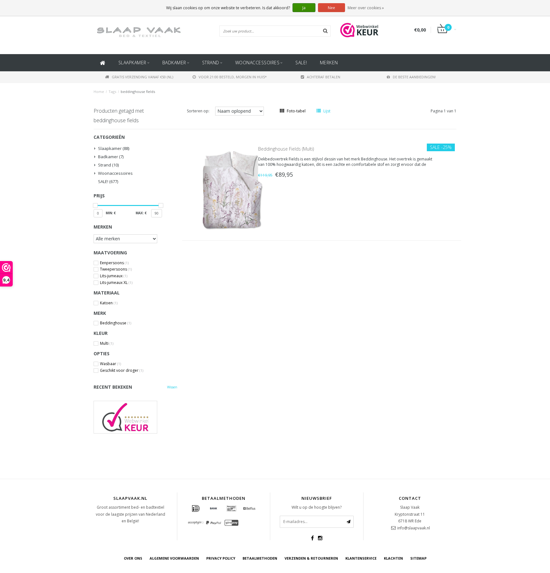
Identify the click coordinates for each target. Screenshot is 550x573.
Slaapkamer (132, 63)
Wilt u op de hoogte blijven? (317, 507)
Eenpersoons (114, 263)
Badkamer (174, 63)
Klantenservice (361, 558)
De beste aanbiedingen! (414, 76)
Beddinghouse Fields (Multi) (286, 149)
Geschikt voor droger (121, 370)
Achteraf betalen (323, 76)
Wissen (172, 387)
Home (99, 91)
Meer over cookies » (366, 8)
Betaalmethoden (260, 558)
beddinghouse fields (138, 91)
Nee (331, 8)
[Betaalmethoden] (196, 508)
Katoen (108, 303)
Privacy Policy (220, 558)
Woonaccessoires (257, 63)
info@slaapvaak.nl (413, 528)
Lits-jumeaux (113, 276)
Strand (210, 63)
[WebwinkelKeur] (135, 417)
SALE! (301, 63)
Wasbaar (110, 364)
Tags (112, 91)
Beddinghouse (115, 323)
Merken (329, 63)
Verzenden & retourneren (311, 558)
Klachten (393, 558)
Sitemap (418, 558)
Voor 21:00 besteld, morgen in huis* (233, 76)
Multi (106, 343)
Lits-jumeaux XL (116, 282)
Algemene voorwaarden (174, 558)
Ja (304, 8)
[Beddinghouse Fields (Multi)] (232, 190)
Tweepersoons (116, 269)
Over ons (133, 558)
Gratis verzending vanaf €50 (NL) (142, 76)
